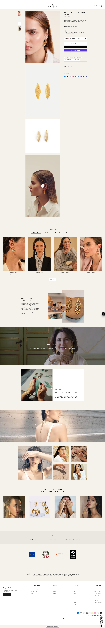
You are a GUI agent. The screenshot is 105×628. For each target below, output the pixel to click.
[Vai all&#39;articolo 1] (19, 13)
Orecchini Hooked (13, 272)
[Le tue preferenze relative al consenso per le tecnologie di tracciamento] (103, 626)
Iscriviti (6, 594)
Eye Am (74, 604)
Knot (74, 591)
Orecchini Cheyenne (65, 272)
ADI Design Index (34, 595)
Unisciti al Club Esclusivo (75, 46)
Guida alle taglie (98, 591)
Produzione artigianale (36, 589)
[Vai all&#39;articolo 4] (19, 28)
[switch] (101, 623)
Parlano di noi (34, 591)
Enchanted (75, 595)
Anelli (47, 232)
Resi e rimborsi (97, 593)
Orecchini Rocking (91, 272)
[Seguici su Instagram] (6, 603)
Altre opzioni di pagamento (75, 52)
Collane (57, 232)
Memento (74, 598)
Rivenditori (33, 598)
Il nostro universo (27, 5)
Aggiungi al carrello (75, 43)
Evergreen (75, 606)
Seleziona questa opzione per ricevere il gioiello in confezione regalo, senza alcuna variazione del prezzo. (74, 32)
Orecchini (36, 232)
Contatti (96, 589)
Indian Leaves (76, 589)
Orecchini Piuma (39, 272)
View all (52, 279)
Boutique (18, 5)
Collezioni (11, 5)
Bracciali (68, 232)
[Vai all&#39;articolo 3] (19, 23)
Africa (74, 600)
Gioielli (5, 5)
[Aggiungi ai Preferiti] (23, 238)
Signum (74, 602)
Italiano (5, 614)
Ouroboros (75, 597)
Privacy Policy (97, 598)
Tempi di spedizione (98, 595)
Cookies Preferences (98, 602)
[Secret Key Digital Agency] (62, 619)
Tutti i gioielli (56, 595)
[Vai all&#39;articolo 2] (19, 19)
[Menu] (103, 616)
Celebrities (33, 593)
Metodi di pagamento (98, 597)
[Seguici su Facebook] (3, 603)
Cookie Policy (97, 600)
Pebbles (74, 593)
